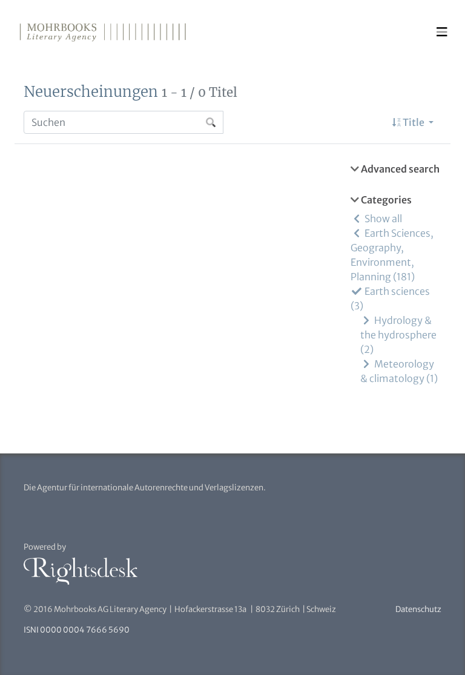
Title (413, 122)
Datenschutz (418, 609)
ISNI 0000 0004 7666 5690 (77, 630)
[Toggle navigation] (442, 32)
